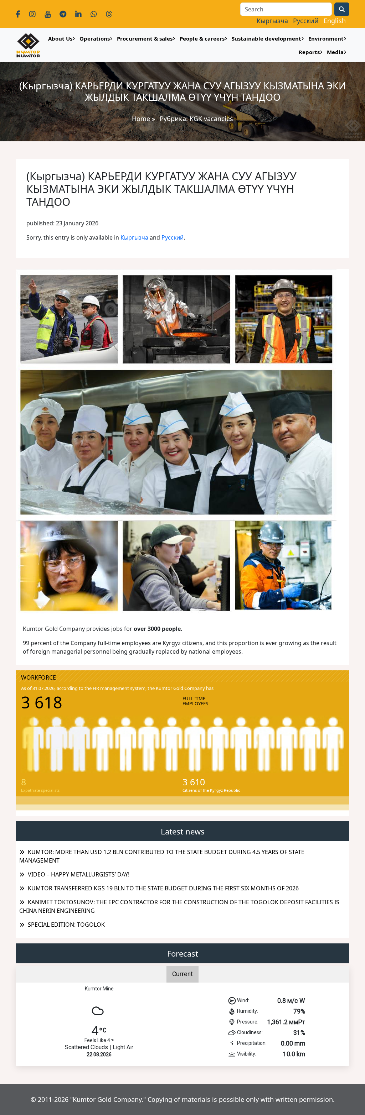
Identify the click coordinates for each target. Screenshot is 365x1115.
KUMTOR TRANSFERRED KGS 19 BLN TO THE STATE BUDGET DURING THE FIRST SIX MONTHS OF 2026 (163, 888)
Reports (309, 52)
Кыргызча (134, 237)
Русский (172, 237)
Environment (326, 38)
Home (141, 118)
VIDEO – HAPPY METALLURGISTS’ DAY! (78, 874)
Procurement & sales (145, 38)
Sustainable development (266, 38)
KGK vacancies (211, 118)
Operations (94, 38)
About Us (60, 38)
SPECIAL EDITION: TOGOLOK (66, 924)
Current (182, 974)
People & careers (202, 38)
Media (335, 52)
